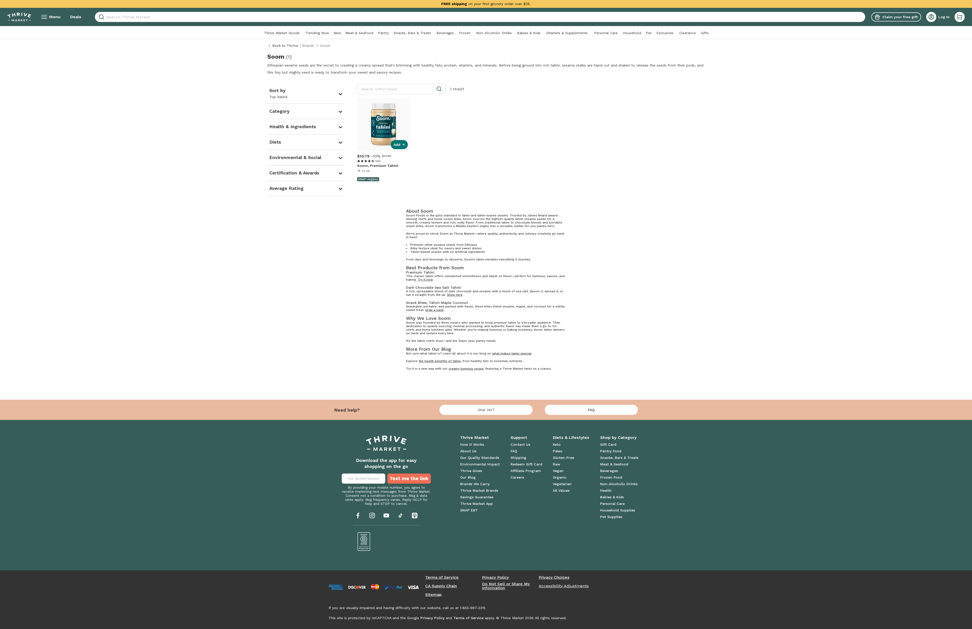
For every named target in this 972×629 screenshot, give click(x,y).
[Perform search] (100, 17)
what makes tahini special (511, 353)
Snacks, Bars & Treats (412, 33)
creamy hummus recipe (466, 368)
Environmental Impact (480, 464)
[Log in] (931, 17)
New (337, 33)
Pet (649, 33)
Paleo (557, 451)
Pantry (383, 33)
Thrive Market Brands (479, 490)
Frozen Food (611, 477)
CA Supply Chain (441, 586)
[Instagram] (372, 515)
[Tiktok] (400, 515)
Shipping (518, 458)
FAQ (591, 410)
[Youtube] (386, 515)
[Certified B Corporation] (364, 541)
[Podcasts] (415, 515)
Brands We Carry (475, 484)
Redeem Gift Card (526, 464)
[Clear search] (863, 17)
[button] (960, 17)
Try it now (425, 279)
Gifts (705, 33)
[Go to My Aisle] (19, 17)
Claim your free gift (900, 17)
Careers (517, 477)
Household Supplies (617, 510)
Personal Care (606, 33)
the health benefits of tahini (440, 361)
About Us (468, 451)
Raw (556, 464)
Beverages (445, 33)
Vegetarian (562, 484)
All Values (561, 490)
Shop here (454, 295)
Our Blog (468, 477)
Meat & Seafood (359, 33)
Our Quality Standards (479, 458)
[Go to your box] (960, 17)
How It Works (472, 444)
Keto (557, 444)
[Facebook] (358, 515)
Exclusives (665, 33)
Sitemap (433, 595)
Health (606, 490)
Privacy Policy (495, 577)
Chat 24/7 (486, 410)
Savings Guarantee (476, 497)
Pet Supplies (611, 517)
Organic (559, 477)
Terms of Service (442, 577)
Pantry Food (610, 451)
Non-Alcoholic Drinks (494, 33)
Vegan (558, 471)
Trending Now (317, 33)
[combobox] (480, 17)
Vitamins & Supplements (567, 33)
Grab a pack (434, 310)
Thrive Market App (476, 504)
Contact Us (520, 444)
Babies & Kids (528, 33)
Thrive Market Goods (282, 33)
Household (632, 33)
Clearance (687, 33)
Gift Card (608, 444)
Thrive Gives (471, 471)
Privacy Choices (554, 577)
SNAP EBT (469, 510)
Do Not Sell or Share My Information (506, 586)
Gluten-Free (563, 458)
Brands (308, 45)
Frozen (465, 33)
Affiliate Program (526, 471)
